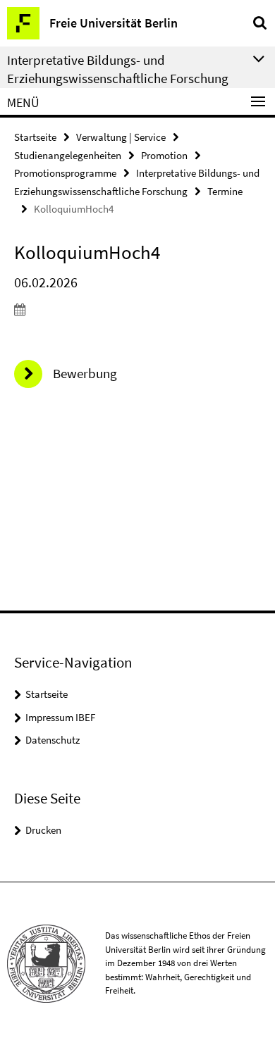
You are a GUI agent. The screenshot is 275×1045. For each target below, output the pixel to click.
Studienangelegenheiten (67, 155)
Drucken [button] (43, 830)
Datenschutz (52, 739)
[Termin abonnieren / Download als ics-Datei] (137, 309)
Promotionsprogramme (65, 173)
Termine (225, 191)
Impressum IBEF (60, 717)
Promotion (164, 155)
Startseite (35, 137)
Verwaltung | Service (121, 137)
